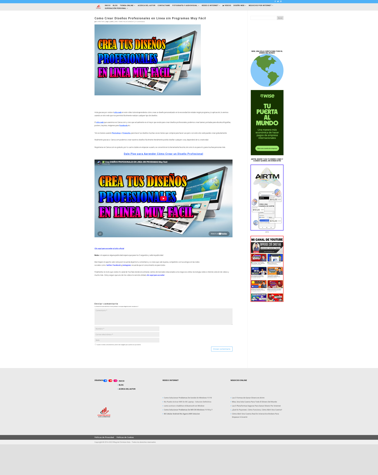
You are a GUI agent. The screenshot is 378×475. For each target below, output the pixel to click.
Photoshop (116, 133)
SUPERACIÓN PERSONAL (115, 8)
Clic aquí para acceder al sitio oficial (109, 248)
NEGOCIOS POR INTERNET (260, 5)
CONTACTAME (164, 5)
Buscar (280, 18)
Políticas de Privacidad (104, 437)
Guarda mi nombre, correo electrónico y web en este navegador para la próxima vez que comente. (119, 344)
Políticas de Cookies (125, 437)
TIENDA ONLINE (126, 5)
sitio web (117, 112)
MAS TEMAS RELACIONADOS (124, 21)
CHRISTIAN (100, 21)
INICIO (107, 5)
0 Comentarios (140, 21)
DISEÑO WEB (238, 5)
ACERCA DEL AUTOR (146, 5)
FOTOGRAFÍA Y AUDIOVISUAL (184, 5)
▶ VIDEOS (227, 5)
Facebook (123, 125)
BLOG (115, 5)
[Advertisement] (267, 35)
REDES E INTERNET (210, 5)
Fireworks (126, 133)
